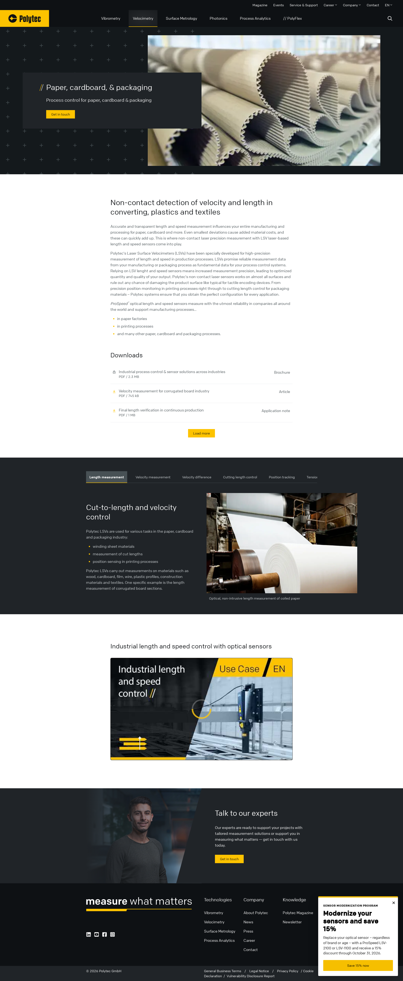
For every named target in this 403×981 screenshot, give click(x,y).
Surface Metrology (181, 18)
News (248, 922)
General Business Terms (224, 971)
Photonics (218, 18)
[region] (201, 709)
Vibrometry (110, 18)
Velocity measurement (153, 477)
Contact (373, 5)
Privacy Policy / (290, 971)
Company (350, 5)
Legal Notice (260, 971)
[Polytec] (24, 18)
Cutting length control (240, 477)
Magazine (260, 5)
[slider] (201, 747)
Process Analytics (255, 18)
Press (248, 931)
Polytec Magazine (298, 912)
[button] (116, 754)
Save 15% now (358, 965)
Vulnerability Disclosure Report (251, 976)
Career (329, 5)
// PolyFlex (292, 18)
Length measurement (106, 477)
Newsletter (292, 922)
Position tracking (282, 477)
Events (278, 5)
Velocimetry (143, 18)
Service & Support (304, 5)
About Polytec (255, 912)
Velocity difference (196, 477)
